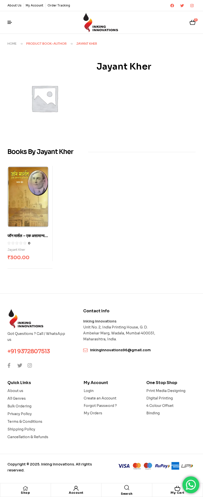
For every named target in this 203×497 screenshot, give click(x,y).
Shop (25, 493)
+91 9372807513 (28, 351)
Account (76, 493)
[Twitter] (182, 5)
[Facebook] (172, 5)
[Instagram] (192, 5)
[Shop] (25, 488)
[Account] (76, 488)
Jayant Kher (16, 249)
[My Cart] (177, 488)
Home (12, 43)
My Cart (177, 493)
